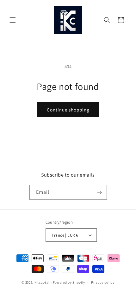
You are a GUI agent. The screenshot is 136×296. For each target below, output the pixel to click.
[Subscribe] (100, 192)
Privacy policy (102, 282)
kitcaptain (43, 282)
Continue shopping (68, 110)
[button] (13, 20)
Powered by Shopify (69, 282)
